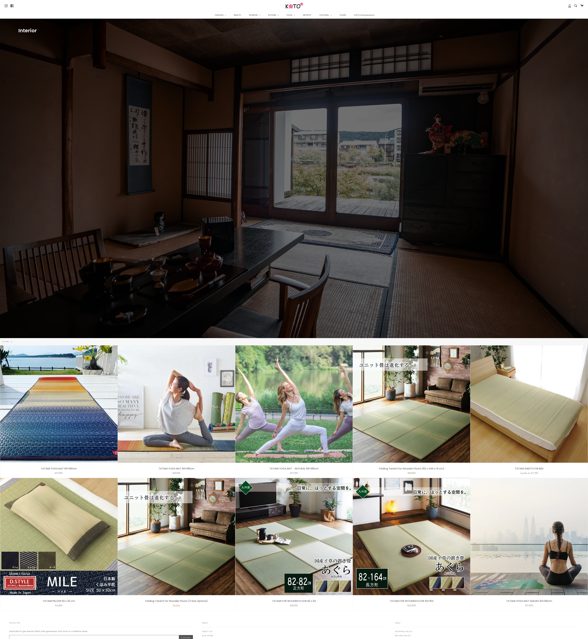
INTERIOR (253, 15)
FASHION (219, 15)
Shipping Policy (404, 631)
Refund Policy (403, 636)
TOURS (342, 15)
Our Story (207, 636)
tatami (6, 342)
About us (207, 631)
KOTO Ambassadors (364, 15)
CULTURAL (324, 15)
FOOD (290, 15)
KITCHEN (272, 15)
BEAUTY (237, 15)
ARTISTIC (307, 15)
